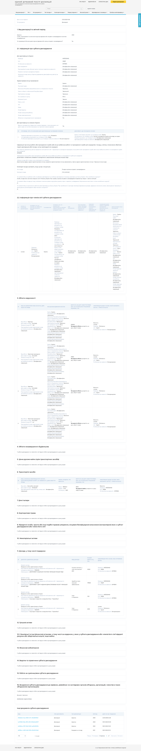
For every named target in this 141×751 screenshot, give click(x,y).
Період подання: (72, 12)
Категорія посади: (59, 12)
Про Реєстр (82, 1)
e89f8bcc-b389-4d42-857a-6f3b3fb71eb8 (28, 730)
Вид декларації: (20, 12)
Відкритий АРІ (92, 1)
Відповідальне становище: (99, 12)
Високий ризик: (84, 12)
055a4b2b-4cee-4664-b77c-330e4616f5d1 (28, 717)
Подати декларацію (118, 1)
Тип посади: (48, 12)
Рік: (28, 12)
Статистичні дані (103, 1)
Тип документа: (37, 12)
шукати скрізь (91, 8)
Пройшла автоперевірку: (116, 12)
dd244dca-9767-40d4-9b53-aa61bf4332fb (28, 726)
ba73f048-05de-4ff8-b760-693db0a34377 (28, 722)
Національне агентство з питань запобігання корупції (112, 747)
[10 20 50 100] (22, 735)
